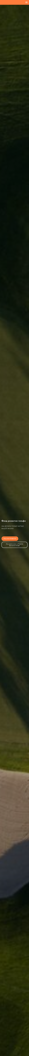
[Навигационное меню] (26, 2)
